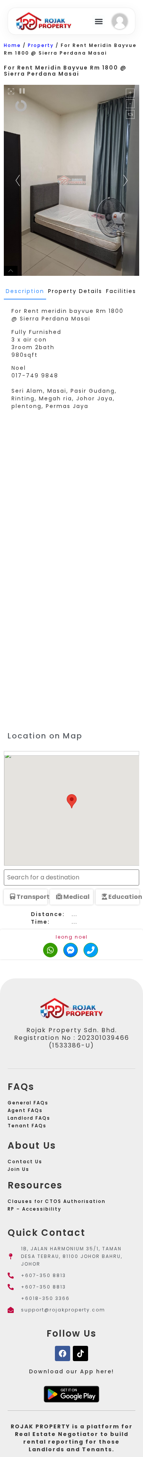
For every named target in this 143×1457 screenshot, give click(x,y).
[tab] (25, 291)
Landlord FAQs (29, 1118)
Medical (76, 896)
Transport (31, 896)
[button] (98, 21)
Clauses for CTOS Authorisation (57, 1201)
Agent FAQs (25, 1110)
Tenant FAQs (27, 1125)
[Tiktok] (80, 1353)
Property (41, 45)
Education (123, 896)
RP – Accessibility (34, 1209)
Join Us (18, 1169)
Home (12, 45)
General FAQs (28, 1102)
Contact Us (25, 1161)
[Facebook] (62, 1353)
